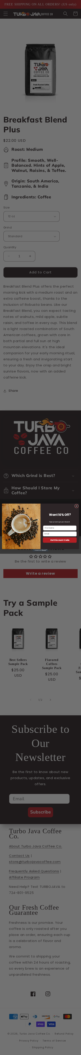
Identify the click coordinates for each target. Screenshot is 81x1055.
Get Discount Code (59, 540)
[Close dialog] (76, 506)
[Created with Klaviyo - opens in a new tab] (40, 550)
